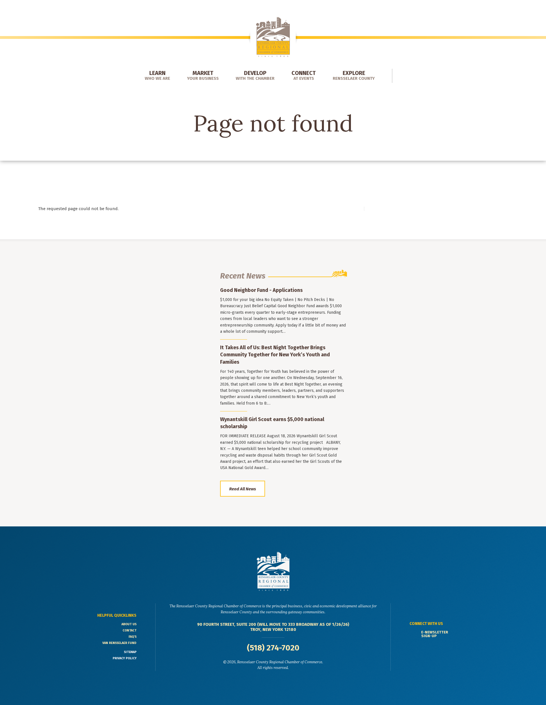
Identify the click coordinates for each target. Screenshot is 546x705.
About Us (128, 624)
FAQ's (132, 637)
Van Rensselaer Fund (119, 643)
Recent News (242, 276)
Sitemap (130, 652)
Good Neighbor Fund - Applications (261, 290)
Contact (129, 630)
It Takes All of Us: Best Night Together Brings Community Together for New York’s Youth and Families (275, 354)
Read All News (242, 488)
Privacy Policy (124, 658)
